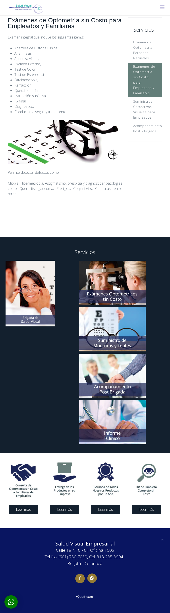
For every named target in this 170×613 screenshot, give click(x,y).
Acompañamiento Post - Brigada (147, 128)
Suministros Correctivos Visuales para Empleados (144, 109)
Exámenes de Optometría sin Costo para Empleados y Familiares (144, 79)
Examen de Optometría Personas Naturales (142, 50)
